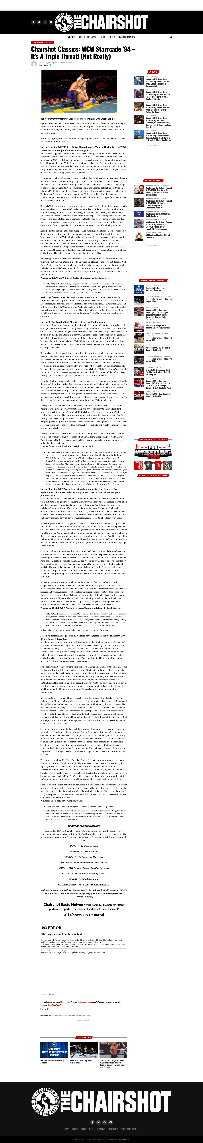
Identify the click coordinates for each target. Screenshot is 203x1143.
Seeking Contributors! (126, 37)
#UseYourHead (54, 1005)
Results (75, 1129)
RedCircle (51, 994)
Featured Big (70, 1015)
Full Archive (100, 1129)
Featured (58, 1015)
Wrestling (71, 37)
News (67, 1129)
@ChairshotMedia (85, 1002)
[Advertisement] (101, 5)
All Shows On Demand (84, 914)
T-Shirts (112, 37)
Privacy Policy (112, 1129)
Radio (103, 37)
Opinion (83, 1129)
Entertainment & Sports (88, 37)
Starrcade (81, 1015)
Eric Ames (44, 65)
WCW (90, 1015)
